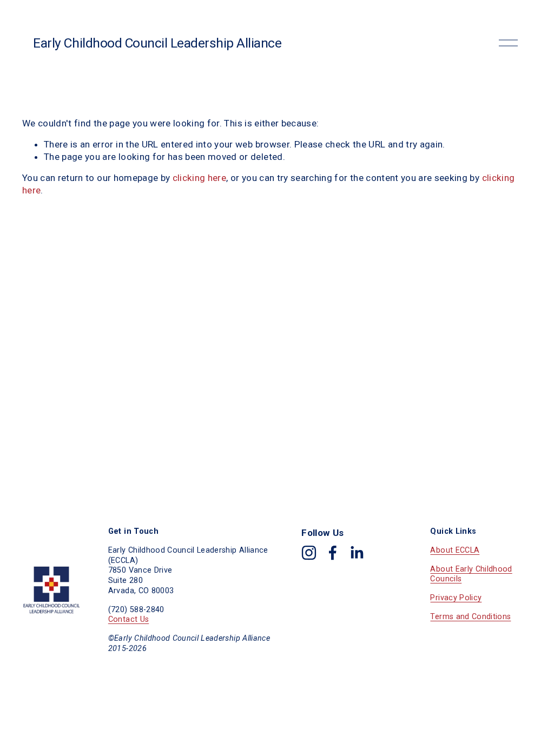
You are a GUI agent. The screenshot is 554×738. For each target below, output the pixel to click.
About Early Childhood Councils (471, 574)
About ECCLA (454, 550)
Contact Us (128, 619)
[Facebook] (332, 552)
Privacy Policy (456, 597)
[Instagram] (308, 552)
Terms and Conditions (470, 616)
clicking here (199, 177)
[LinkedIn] (356, 552)
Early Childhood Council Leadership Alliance (157, 43)
